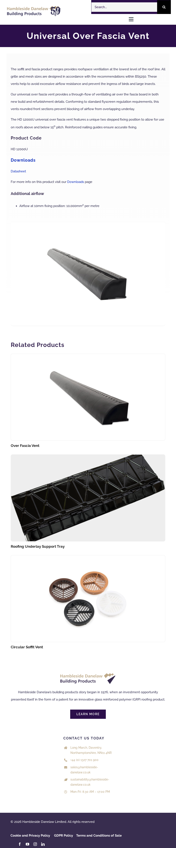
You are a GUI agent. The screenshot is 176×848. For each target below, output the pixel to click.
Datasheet (18, 171)
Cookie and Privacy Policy (30, 835)
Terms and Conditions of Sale (99, 835)
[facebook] (19, 844)
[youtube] (27, 844)
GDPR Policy (63, 835)
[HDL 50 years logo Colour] (34, 7)
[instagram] (35, 844)
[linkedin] (43, 844)
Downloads (75, 182)
